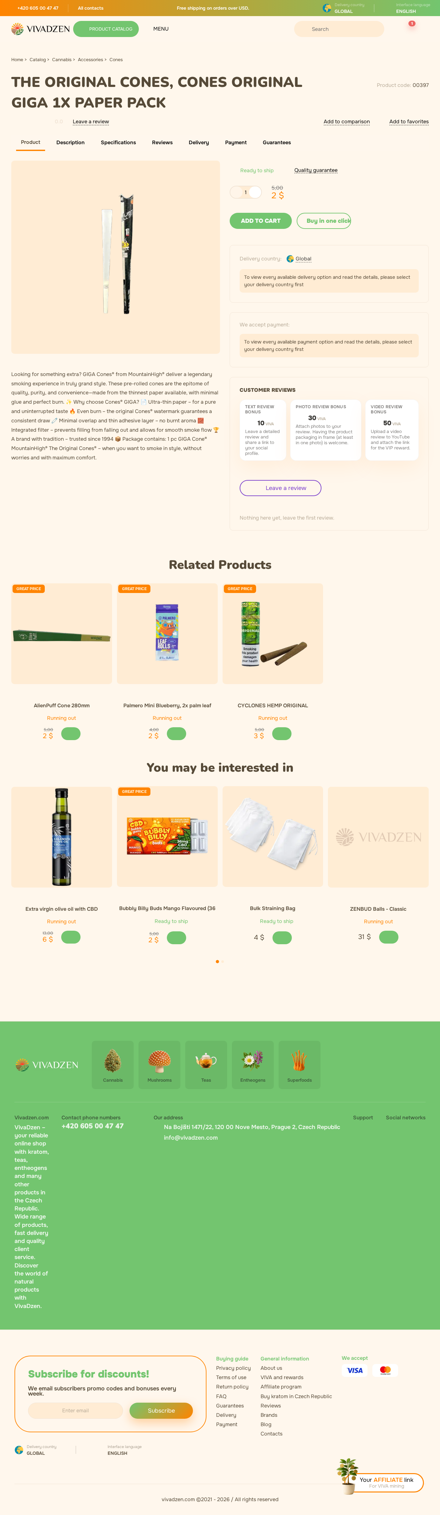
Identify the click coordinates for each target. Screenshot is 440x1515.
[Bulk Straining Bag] (273, 836)
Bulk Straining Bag (272, 908)
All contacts (90, 8)
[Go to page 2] (222, 961)
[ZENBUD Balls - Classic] (378, 836)
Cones (116, 59)
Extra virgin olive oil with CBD (61, 908)
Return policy (232, 1386)
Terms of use (231, 1377)
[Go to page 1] (217, 961)
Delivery (226, 1415)
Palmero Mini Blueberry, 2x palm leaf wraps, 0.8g (167, 705)
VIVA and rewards (282, 1377)
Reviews (271, 1405)
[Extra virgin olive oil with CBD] (61, 836)
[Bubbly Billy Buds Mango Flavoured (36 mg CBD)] (167, 836)
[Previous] (202, 962)
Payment (226, 1424)
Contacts (271, 1433)
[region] (220, 661)
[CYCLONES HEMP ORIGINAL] (273, 633)
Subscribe (161, 1410)
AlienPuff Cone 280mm (62, 705)
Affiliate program (281, 1386)
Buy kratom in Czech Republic (296, 1396)
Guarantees (230, 1405)
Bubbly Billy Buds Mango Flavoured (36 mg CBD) (167, 908)
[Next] (238, 962)
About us (271, 1368)
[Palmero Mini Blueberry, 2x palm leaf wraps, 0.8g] (167, 633)
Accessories (90, 59)
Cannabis (62, 59)
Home (17, 59)
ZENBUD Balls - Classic (378, 908)
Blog (266, 1424)
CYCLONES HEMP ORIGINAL (273, 705)
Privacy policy (233, 1368)
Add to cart (261, 220)
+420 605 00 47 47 (93, 1126)
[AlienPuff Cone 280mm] (61, 633)
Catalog (38, 59)
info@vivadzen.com (191, 1137)
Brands (269, 1415)
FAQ (221, 1396)
